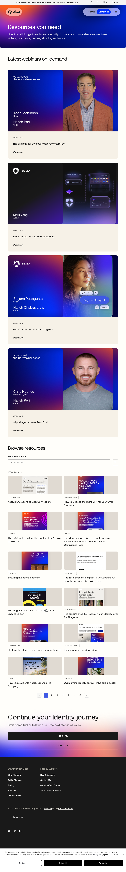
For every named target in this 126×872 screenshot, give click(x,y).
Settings (22, 863)
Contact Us (45, 780)
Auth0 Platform (15, 780)
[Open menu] (116, 12)
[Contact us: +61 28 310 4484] (91, 2)
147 (80, 695)
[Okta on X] (15, 831)
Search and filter (17, 456)
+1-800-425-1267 (65, 808)
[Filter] (115, 462)
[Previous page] (39, 695)
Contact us (104, 12)
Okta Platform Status (50, 785)
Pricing (11, 785)
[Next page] (86, 695)
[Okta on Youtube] (9, 831)
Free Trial (12, 790)
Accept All (103, 863)
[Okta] (14, 12)
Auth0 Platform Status (50, 790)
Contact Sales (14, 795)
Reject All (63, 863)
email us (48, 808)
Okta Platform (14, 775)
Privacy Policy (105, 855)
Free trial (91, 12)
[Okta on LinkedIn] (20, 831)
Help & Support (47, 775)
